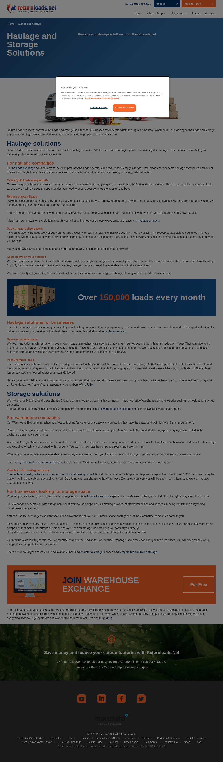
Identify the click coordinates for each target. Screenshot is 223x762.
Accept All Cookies (124, 108)
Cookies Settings (99, 107)
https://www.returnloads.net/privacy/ (102, 98)
